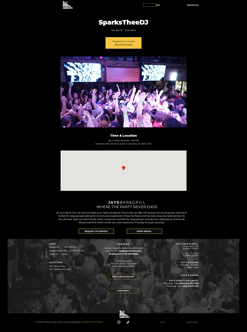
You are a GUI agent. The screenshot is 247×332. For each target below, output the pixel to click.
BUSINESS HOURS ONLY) (130, 251)
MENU (64, 254)
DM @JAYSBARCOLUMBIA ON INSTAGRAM (123, 248)
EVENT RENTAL (78, 250)
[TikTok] (127, 322)
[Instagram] (118, 322)
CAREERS (53, 254)
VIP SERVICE (70, 247)
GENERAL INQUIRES (58, 250)
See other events (123, 44)
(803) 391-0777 (112, 251)
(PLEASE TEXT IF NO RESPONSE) (123, 254)
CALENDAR (53, 247)
